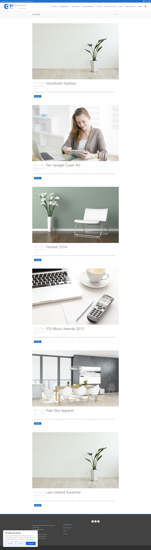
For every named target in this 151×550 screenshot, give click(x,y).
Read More (37, 96)
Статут (65, 531)
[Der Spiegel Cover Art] (75, 133)
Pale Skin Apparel (60, 410)
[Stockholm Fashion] (75, 51)
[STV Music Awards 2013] (75, 297)
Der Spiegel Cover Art (63, 165)
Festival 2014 (56, 246)
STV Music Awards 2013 (65, 328)
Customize (10, 543)
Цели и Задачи (67, 527)
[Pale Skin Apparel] (75, 378)
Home (116, 14)
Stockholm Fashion (61, 83)
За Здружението (67, 524)
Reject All (20, 543)
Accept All (30, 543)
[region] (20, 538)
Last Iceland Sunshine (63, 492)
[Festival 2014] (75, 215)
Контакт (65, 534)
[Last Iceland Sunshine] (75, 460)
